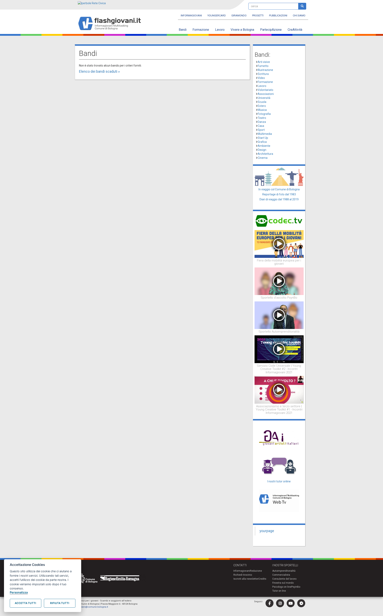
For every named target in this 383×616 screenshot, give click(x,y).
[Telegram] (301, 603)
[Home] (111, 23)
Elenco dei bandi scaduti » (99, 71)
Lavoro (220, 30)
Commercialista (281, 574)
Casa (261, 125)
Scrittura (263, 74)
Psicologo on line (281, 586)
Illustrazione (265, 70)
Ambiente (264, 145)
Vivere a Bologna (242, 30)
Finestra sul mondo (283, 582)
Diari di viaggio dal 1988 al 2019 (279, 199)
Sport (261, 129)
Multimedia (265, 133)
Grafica (262, 141)
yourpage (267, 531)
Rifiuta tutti (59, 603)
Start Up (263, 137)
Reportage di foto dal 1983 (279, 194)
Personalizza (19, 592)
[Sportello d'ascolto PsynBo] (279, 281)
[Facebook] (269, 603)
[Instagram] (280, 603)
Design (262, 149)
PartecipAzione (271, 30)
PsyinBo (295, 586)
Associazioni (266, 93)
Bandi (183, 30)
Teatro (262, 117)
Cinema (263, 157)
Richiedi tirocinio (242, 574)
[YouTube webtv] (291, 603)
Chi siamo (299, 15)
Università (264, 97)
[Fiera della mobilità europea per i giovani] (279, 243)
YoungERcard (216, 15)
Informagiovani (191, 15)
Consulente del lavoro (284, 578)
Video (261, 77)
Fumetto (263, 66)
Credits (262, 578)
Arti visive (264, 62)
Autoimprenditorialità (283, 570)
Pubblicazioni (278, 15)
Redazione (256, 570)
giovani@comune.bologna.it (93, 607)
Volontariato (265, 89)
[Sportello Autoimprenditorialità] (279, 315)
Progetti (258, 15)
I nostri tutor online (279, 481)
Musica (262, 109)
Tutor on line (279, 590)
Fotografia (264, 113)
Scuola (262, 101)
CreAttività (295, 30)
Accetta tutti (25, 603)
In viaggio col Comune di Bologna (279, 189)
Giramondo (239, 15)
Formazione (200, 30)
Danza (262, 121)
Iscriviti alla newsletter (245, 578)
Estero (262, 105)
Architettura (265, 153)
